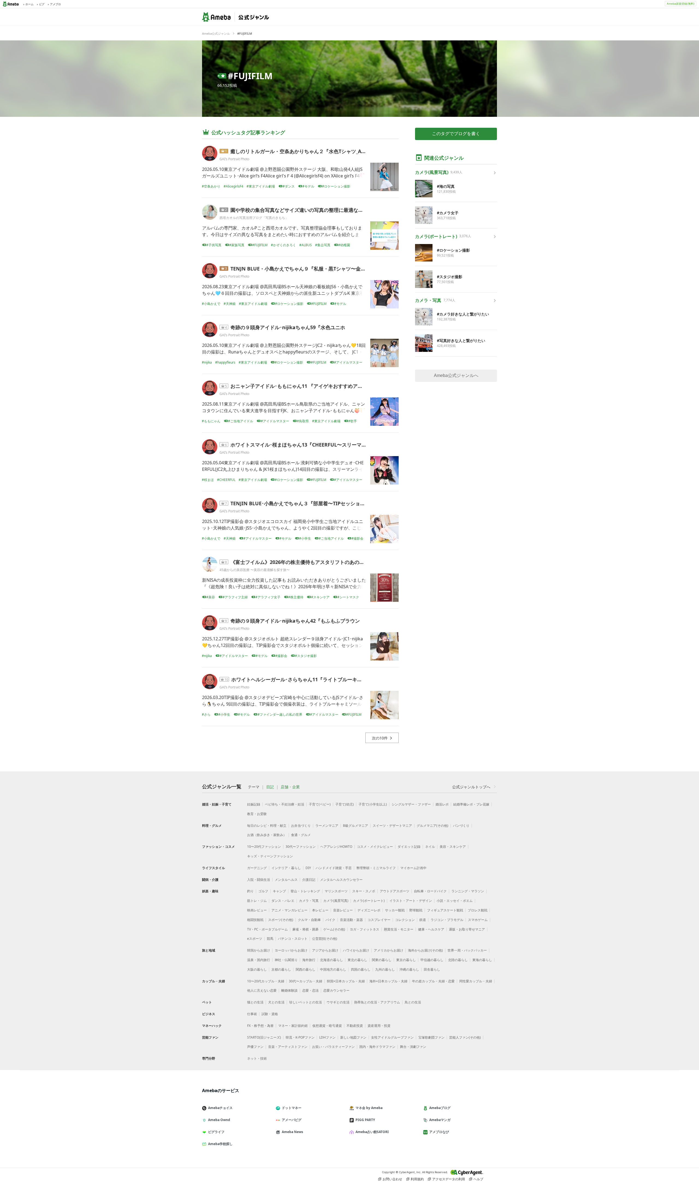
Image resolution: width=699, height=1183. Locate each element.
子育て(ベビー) (320, 804)
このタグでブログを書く (456, 133)
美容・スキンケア (453, 846)
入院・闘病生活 (258, 879)
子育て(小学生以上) (373, 804)
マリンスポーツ (336, 891)
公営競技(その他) (324, 938)
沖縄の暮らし (409, 969)
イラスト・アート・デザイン (410, 900)
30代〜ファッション (301, 846)
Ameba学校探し (220, 1144)
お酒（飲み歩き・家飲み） (266, 835)
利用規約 (417, 1179)
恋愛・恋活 (310, 990)
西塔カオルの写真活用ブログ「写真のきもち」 (254, 217)
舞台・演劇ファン (413, 1046)
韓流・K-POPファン (300, 1037)
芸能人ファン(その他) (465, 1037)
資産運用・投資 (379, 1025)
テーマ (253, 787)
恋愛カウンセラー (336, 990)
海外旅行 (308, 960)
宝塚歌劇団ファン (431, 1037)
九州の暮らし (385, 969)
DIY (308, 868)
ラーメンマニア (326, 825)
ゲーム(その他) (334, 929)
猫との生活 (255, 1002)
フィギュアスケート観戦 (445, 910)
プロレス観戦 (477, 910)
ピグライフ (216, 1132)
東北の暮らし (357, 960)
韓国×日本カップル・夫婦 (346, 981)
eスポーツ (254, 938)
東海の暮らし (482, 960)
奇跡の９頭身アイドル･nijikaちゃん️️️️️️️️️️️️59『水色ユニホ (287, 327)
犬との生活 (276, 1002)
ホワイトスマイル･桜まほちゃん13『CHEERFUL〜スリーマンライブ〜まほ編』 (318, 444)
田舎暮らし (432, 969)
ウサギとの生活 (338, 1002)
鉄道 (422, 919)
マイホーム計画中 (413, 868)
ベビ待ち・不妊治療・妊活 (284, 804)
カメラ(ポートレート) (369, 900)
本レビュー (320, 910)
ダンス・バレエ (282, 900)
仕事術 (252, 1014)
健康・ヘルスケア (431, 929)
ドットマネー (291, 1107)
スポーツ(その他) (280, 919)
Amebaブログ (440, 1107)
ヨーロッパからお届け (291, 950)
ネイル (430, 846)
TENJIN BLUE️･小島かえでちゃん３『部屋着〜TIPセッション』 (300, 503)
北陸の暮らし (458, 960)
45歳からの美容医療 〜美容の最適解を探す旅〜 (255, 569)
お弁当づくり (301, 825)
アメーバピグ (291, 1119)
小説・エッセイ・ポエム (455, 900)
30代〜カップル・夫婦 (305, 981)
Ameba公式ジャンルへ (456, 375)
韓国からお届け (258, 950)
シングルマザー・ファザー (411, 804)
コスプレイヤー (379, 919)
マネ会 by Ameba (369, 1107)
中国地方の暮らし (333, 969)
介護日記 (308, 879)
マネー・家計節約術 (293, 1025)
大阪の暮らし (257, 969)
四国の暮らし (361, 969)
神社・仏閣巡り (286, 960)
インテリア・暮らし (286, 868)
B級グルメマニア (355, 825)
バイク (330, 919)
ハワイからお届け (356, 950)
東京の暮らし (406, 960)
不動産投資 (354, 1025)
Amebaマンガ (440, 1119)
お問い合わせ (392, 1179)
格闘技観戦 (255, 919)
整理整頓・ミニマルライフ (376, 868)
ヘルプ (478, 1179)
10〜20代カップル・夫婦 (265, 981)
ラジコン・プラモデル (447, 919)
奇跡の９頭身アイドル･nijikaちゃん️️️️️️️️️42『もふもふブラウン (295, 620)
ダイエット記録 (409, 846)
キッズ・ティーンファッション (270, 856)
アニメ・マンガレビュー (289, 910)
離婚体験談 (289, 990)
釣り (250, 891)
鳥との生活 (413, 1002)
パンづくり (461, 825)
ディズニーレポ (368, 910)
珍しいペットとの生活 (305, 1002)
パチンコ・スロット (292, 938)
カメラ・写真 (309, 900)
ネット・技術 (257, 1058)
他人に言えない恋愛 (262, 990)
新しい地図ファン (353, 1037)
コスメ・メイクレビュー (375, 846)
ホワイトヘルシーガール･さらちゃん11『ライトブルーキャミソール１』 (311, 679)
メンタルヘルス (286, 879)
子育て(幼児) (344, 804)
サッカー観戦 (395, 910)
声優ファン (255, 1046)
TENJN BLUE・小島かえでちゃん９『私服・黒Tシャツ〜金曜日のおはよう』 (315, 268)
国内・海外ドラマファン (377, 1046)
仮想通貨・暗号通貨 (327, 1025)
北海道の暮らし (331, 960)
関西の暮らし (305, 969)
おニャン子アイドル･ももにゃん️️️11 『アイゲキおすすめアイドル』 (303, 386)
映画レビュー (257, 910)
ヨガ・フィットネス (364, 929)
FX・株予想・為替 (260, 1025)
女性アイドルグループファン (392, 1037)
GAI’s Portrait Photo (234, 159)
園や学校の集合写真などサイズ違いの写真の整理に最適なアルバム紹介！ (311, 210)
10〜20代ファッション (264, 846)
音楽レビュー (343, 910)
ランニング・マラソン (467, 891)
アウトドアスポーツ (394, 891)
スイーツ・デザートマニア (392, 825)
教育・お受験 (257, 814)
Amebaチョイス (220, 1107)
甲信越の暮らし (431, 960)
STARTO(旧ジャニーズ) (264, 1037)
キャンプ (279, 891)
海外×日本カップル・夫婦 (388, 981)
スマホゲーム (478, 919)
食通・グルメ (301, 835)
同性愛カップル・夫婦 (475, 981)
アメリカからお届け (388, 950)
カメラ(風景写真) (335, 900)
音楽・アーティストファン (287, 1046)
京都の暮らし (281, 969)
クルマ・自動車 (309, 919)
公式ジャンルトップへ (471, 786)
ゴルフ (263, 891)
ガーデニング (257, 868)
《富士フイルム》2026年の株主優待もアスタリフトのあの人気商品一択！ (312, 562)
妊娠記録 (253, 804)
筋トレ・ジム (257, 900)
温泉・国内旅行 (258, 960)
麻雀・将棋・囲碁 (305, 929)
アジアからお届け (325, 950)
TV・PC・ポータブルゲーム (267, 929)
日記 (270, 787)
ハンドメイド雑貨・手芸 (334, 868)
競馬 (270, 938)
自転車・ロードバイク (430, 891)
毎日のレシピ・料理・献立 (266, 825)
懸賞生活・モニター (398, 929)
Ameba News (292, 1132)
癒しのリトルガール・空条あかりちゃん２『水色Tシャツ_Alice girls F (307, 151)
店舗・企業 (290, 787)
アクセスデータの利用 (448, 1179)
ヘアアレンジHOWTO (336, 846)
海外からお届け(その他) (425, 950)
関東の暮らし (382, 960)
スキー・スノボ (363, 891)
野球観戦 (415, 910)
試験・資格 (270, 1014)
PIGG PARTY (365, 1119)
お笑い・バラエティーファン (333, 1046)
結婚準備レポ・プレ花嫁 (471, 804)
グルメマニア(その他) (432, 825)
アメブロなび (439, 1132)
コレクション (405, 919)
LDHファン (327, 1037)
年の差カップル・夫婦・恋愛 (433, 981)
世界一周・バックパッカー (467, 950)
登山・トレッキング (305, 891)
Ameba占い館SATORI (372, 1132)
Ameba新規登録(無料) (681, 3)
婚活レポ (442, 804)
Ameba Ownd (219, 1119)
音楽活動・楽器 (351, 919)
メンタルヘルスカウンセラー (341, 879)
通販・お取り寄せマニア (467, 929)
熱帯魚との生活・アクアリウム (377, 1002)
